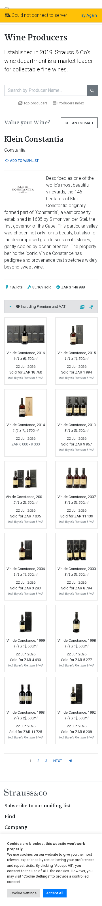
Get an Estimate (79, 123)
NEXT (57, 761)
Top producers (36, 103)
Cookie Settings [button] (23, 893)
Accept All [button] (54, 893)
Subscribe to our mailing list (38, 806)
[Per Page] (82, 307)
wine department (25, 60)
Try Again (88, 15)
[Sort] (91, 307)
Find (10, 817)
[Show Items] (10, 306)
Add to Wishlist (24, 160)
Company (16, 827)
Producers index (71, 103)
